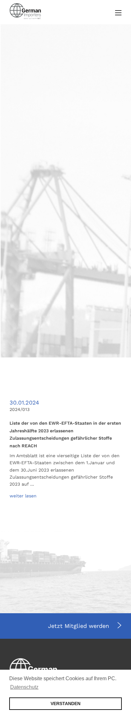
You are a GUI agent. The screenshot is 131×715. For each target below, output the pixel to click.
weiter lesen (23, 495)
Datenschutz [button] (24, 687)
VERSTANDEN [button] (65, 703)
